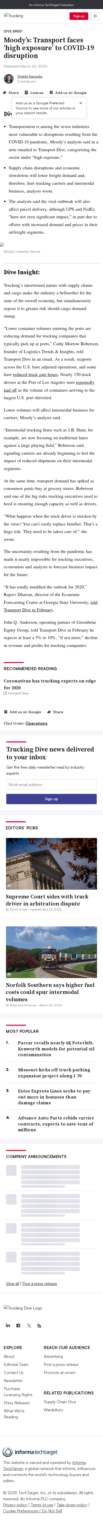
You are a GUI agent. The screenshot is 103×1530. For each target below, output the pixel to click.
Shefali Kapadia (29, 76)
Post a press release (39, 1283)
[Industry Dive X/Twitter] (29, 1326)
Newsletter (13, 1380)
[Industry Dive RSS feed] (39, 1326)
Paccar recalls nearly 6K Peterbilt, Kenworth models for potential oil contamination (56, 1048)
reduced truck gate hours (35, 374)
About (9, 1356)
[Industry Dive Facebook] (18, 1326)
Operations (37, 723)
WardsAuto (53, 1409)
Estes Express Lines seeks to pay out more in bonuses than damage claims (54, 1097)
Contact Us (14, 1372)
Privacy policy (15, 1504)
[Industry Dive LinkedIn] (7, 1326)
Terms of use (41, 1504)
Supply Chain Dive (60, 1401)
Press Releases (17, 1402)
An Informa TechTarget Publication (51, 5)
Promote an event (60, 1372)
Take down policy (71, 1504)
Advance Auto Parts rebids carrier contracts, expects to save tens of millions (56, 1124)
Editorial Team (16, 1364)
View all (12, 1283)
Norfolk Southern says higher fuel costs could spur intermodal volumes (50, 992)
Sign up (79, 16)
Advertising (53, 1356)
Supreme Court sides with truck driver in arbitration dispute (47, 900)
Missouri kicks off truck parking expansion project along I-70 (54, 1073)
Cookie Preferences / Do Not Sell (32, 1510)
